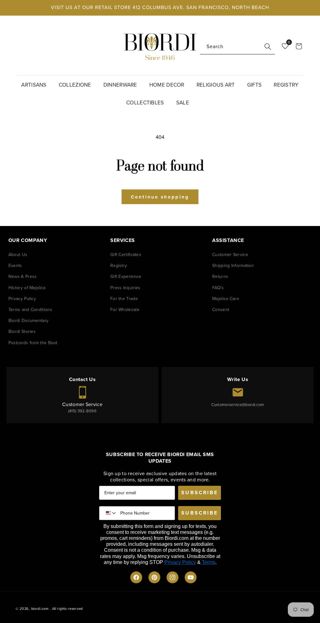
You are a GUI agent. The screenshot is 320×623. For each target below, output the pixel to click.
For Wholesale (124, 309)
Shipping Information (233, 265)
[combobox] (237, 47)
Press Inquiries (125, 287)
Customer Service (230, 254)
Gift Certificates (125, 254)
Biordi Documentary (28, 320)
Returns (220, 276)
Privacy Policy (22, 298)
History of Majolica (27, 287)
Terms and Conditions (30, 309)
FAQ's (218, 287)
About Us (17, 254)
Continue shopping (160, 196)
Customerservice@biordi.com (237, 405)
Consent (220, 309)
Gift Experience (126, 276)
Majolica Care (225, 298)
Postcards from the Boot (33, 342)
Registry (118, 265)
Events (15, 265)
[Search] (268, 46)
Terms (208, 562)
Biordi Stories (22, 331)
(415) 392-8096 (82, 411)
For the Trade (124, 298)
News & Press (22, 276)
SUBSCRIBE (199, 492)
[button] (36, 84)
